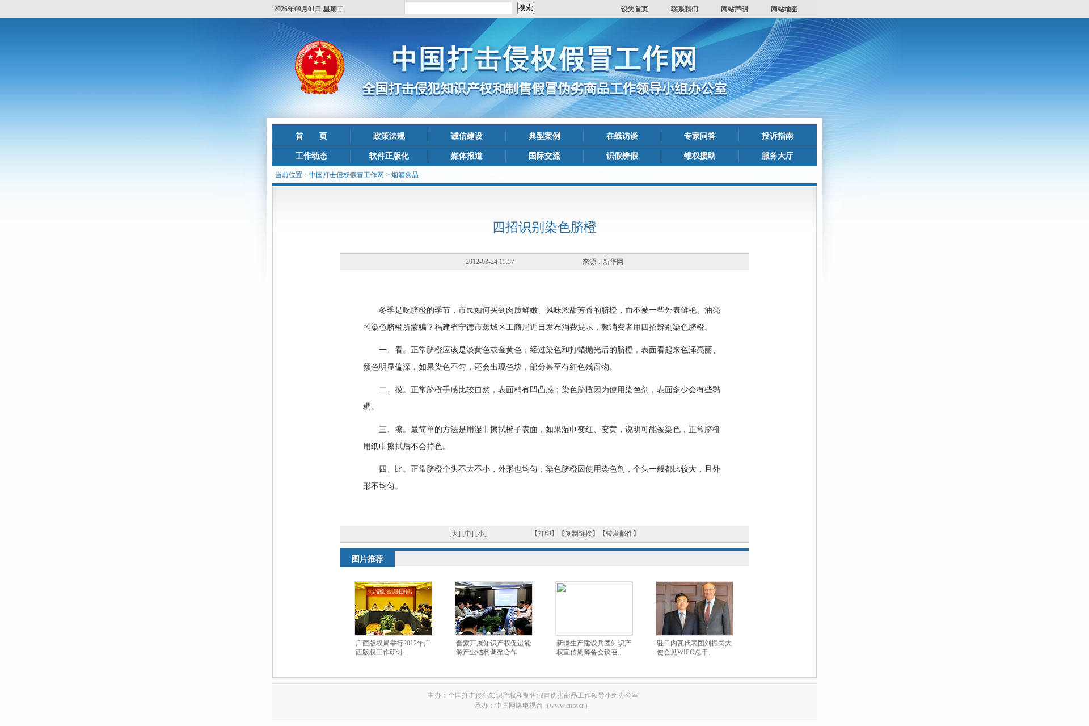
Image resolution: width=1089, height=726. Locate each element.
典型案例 (544, 136)
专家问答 (700, 136)
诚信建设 (467, 136)
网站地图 (784, 9)
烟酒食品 (405, 175)
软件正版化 (389, 156)
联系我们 (684, 9)
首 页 (311, 136)
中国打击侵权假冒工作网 (346, 175)
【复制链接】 (578, 534)
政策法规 (389, 136)
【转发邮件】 (619, 534)
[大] (455, 534)
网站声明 (734, 9)
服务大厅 (777, 156)
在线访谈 (622, 136)
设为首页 (634, 9)
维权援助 (700, 156)
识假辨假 (622, 156)
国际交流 (544, 156)
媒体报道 (467, 156)
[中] (468, 534)
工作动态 (311, 156)
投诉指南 (777, 136)
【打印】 (544, 534)
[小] (481, 534)
